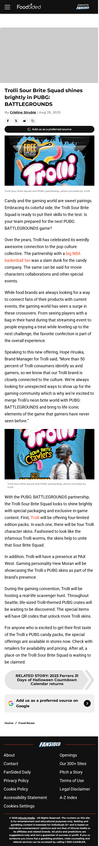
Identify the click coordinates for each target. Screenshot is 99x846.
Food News (26, 723)
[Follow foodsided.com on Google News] (87, 703)
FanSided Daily (17, 772)
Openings (68, 755)
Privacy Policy (16, 780)
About (9, 755)
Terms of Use (72, 780)
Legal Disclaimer (75, 789)
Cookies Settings (19, 806)
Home (9, 723)
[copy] (32, 121)
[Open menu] (7, 7)
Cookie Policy (16, 789)
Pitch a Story (71, 772)
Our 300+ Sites (73, 763)
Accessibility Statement (25, 797)
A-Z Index (68, 797)
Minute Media (26, 817)
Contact (11, 763)
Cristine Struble (23, 112)
